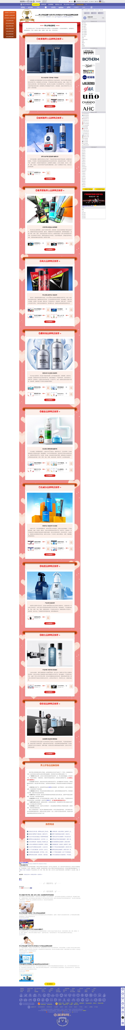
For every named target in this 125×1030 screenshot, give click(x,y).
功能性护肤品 (85, 39)
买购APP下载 (65, 1004)
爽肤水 (48, 800)
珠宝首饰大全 (86, 120)
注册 (90, 1)
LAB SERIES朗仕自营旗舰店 (38, 685)
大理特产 (84, 173)
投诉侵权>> (28, 869)
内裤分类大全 (86, 130)
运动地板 (88, 988)
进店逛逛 (48, 94)
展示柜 (78, 990)
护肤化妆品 (29, 863)
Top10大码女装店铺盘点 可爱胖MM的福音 (38, 836)
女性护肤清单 (86, 113)
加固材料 (22, 988)
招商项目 (84, 216)
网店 (83, 209)
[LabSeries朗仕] (88, 83)
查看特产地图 (88, 189)
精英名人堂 (58, 4)
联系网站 (85, 1010)
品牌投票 (43, 4)
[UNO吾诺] (91, 95)
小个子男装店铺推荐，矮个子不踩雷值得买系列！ (63, 852)
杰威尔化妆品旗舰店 (61, 541)
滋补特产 (84, 179)
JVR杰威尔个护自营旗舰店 (61, 548)
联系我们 (76, 1009)
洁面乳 (50, 787)
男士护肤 (25, 863)
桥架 (50, 991)
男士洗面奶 (84, 24)
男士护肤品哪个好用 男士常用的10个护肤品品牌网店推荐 (35, 946)
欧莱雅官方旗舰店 (61, 93)
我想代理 (80, 4)
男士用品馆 (85, 138)
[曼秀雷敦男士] (88, 71)
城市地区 (84, 212)
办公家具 (72, 990)
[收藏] (25, 862)
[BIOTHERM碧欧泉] (91, 58)
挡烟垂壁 (36, 991)
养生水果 (84, 178)
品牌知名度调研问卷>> (44, 1)
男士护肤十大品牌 (69, 4)
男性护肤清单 (86, 115)
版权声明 (71, 16)
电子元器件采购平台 (39, 988)
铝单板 (73, 988)
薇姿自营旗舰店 (38, 462)
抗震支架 (50, 990)
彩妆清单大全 (86, 118)
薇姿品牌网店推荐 (9, 25)
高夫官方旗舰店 (38, 315)
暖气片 (28, 991)
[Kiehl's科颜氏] (88, 65)
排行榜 (72, 1003)
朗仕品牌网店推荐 (9, 33)
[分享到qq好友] (24, 862)
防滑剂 (43, 990)
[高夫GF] (88, 88)
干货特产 (84, 174)
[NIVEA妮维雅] (88, 77)
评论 (57, 16)
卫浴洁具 (81, 988)
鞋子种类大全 (86, 133)
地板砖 (86, 990)
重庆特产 (84, 184)
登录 (87, 1)
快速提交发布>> (27, 874)
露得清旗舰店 (60, 387)
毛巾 (64, 991)
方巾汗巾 (43, 991)
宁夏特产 (84, 160)
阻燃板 (86, 991)
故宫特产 (84, 163)
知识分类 (83, 1)
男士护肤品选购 (26, 917)
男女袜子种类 (86, 135)
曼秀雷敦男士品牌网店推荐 (9, 18)
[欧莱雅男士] (88, 51)
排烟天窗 (22, 990)
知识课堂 (35, 4)
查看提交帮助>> (34, 874)
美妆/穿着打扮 (91, 9)
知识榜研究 (67, 1003)
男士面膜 (84, 26)
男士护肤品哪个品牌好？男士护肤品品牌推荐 (32, 913)
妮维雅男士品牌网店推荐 (10, 15)
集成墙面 (58, 990)
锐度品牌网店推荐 (9, 31)
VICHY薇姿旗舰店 (61, 462)
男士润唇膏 (84, 32)
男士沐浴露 (84, 34)
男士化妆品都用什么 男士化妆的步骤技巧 (31, 929)
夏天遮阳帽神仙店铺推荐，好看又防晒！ (61, 841)
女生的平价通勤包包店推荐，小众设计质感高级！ (40, 847)
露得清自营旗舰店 (38, 387)
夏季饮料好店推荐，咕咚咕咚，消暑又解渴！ (39, 854)
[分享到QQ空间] (21, 862)
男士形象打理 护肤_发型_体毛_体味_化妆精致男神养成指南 (36, 895)
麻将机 (52, 988)
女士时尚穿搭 (86, 125)
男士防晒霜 (84, 31)
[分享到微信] (19, 862)
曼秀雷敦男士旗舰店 (38, 243)
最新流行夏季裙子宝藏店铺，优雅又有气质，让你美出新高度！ (43, 834)
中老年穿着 (85, 128)
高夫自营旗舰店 (38, 309)
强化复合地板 (30, 988)
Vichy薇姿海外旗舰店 (61, 469)
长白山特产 (84, 170)
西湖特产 (84, 165)
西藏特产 (84, 155)
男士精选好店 (40, 863)
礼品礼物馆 (85, 141)
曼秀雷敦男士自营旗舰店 (61, 243)
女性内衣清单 (86, 131)
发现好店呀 (48, 16)
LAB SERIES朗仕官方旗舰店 (61, 685)
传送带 (21, 991)
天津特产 (84, 186)
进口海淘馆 (85, 143)
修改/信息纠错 (49, 1004)
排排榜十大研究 (61, 1003)
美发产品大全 (86, 122)
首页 (84, 9)
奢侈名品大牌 (86, 136)
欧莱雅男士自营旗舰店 (38, 93)
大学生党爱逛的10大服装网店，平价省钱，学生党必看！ (65, 854)
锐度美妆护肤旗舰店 (38, 617)
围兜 (59, 988)
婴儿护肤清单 (86, 117)
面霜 (83, 44)
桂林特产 (84, 171)
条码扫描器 (58, 991)
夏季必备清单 (86, 144)
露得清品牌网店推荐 (10, 23)
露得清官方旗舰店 (38, 393)
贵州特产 (84, 152)
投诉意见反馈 (43, 1004)
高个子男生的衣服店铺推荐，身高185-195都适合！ (64, 847)
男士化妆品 (21, 934)
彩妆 (24, 934)
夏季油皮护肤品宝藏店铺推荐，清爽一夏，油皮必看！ (64, 839)
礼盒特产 (84, 176)
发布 (93, 1)
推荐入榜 (94, 1003)
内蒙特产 (84, 158)
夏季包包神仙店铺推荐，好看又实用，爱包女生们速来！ (65, 849)
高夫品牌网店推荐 (9, 20)
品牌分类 (79, 1)
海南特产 (84, 161)
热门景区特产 (99, 189)
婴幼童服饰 (85, 126)
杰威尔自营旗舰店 (38, 541)
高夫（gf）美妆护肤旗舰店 (61, 315)
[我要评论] (27, 862)
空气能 (93, 990)
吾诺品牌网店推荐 (9, 36)
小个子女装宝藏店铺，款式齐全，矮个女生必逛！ (40, 849)
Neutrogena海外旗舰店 (61, 393)
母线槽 (78, 991)
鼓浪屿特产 (84, 166)
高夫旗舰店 (60, 309)
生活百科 (84, 217)
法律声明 (60, 1004)
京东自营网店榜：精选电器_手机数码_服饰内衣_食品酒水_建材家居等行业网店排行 (48, 841)
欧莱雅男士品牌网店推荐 (10, 12)
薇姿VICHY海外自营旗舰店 (38, 469)
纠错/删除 (65, 16)
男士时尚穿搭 (86, 123)
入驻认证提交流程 (88, 1003)
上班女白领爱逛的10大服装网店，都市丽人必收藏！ (41, 844)
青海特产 (84, 156)
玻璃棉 (28, 990)
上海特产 (84, 183)
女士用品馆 (85, 140)
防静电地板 (67, 988)
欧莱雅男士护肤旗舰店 (38, 99)
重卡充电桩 (72, 991)
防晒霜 (83, 45)
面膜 (83, 37)
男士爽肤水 (84, 27)
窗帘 (35, 990)
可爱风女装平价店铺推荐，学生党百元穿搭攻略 (63, 836)
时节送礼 (84, 214)
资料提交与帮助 (100, 1003)
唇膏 (83, 41)
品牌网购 (50, 4)
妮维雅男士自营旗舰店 (38, 172)
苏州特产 (84, 181)
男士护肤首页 (27, 4)
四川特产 (84, 150)
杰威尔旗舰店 (37, 548)
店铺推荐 (34, 863)
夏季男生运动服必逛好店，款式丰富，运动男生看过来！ (42, 839)
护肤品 (45, 863)
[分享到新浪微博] (22, 862)
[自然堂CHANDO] (88, 102)
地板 (93, 991)
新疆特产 (84, 153)
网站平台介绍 (76, 1004)
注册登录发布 (81, 1003)
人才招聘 (70, 1004)
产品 (83, 211)
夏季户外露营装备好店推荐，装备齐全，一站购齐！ (64, 834)
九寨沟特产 (84, 168)
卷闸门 (94, 988)
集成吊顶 (65, 990)
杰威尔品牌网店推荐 (10, 28)
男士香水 (84, 36)
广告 (83, 207)
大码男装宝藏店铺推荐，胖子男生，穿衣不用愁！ (40, 852)
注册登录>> (40, 874)
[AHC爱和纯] (88, 108)
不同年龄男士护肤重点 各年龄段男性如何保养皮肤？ (34, 964)
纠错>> (24, 869)
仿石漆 (44, 988)
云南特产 (84, 148)
